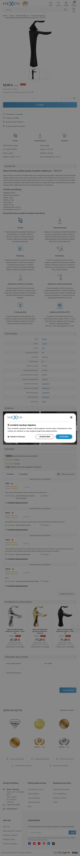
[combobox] (71, 417)
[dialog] (40, 428)
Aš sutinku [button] (64, 436)
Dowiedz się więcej (64, 431)
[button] (16, 437)
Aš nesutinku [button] (44, 436)
